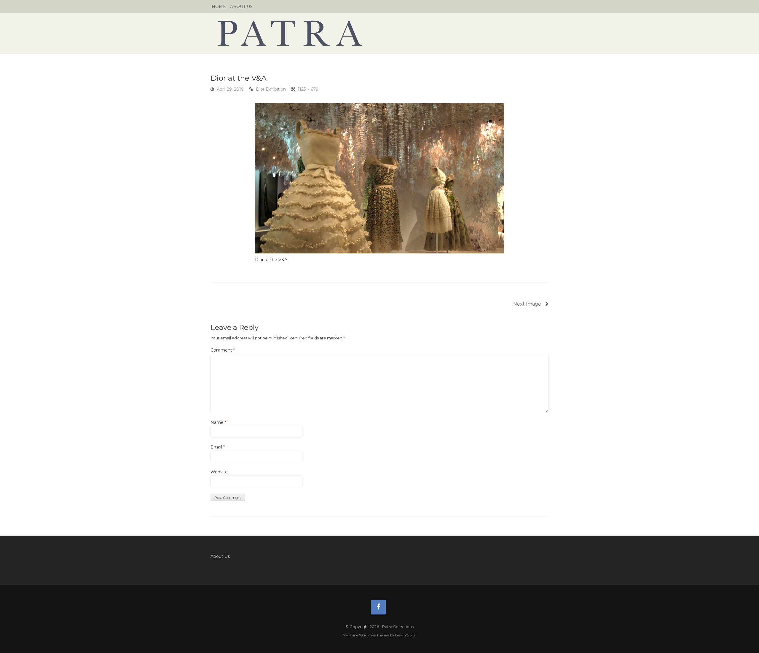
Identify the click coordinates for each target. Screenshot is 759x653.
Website (219, 472)
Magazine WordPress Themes (366, 635)
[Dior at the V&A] (379, 178)
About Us (241, 6)
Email (218, 447)
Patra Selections (379, 33)
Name (218, 422)
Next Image (527, 304)
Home (219, 6)
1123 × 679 (308, 89)
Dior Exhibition (271, 89)
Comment (223, 350)
